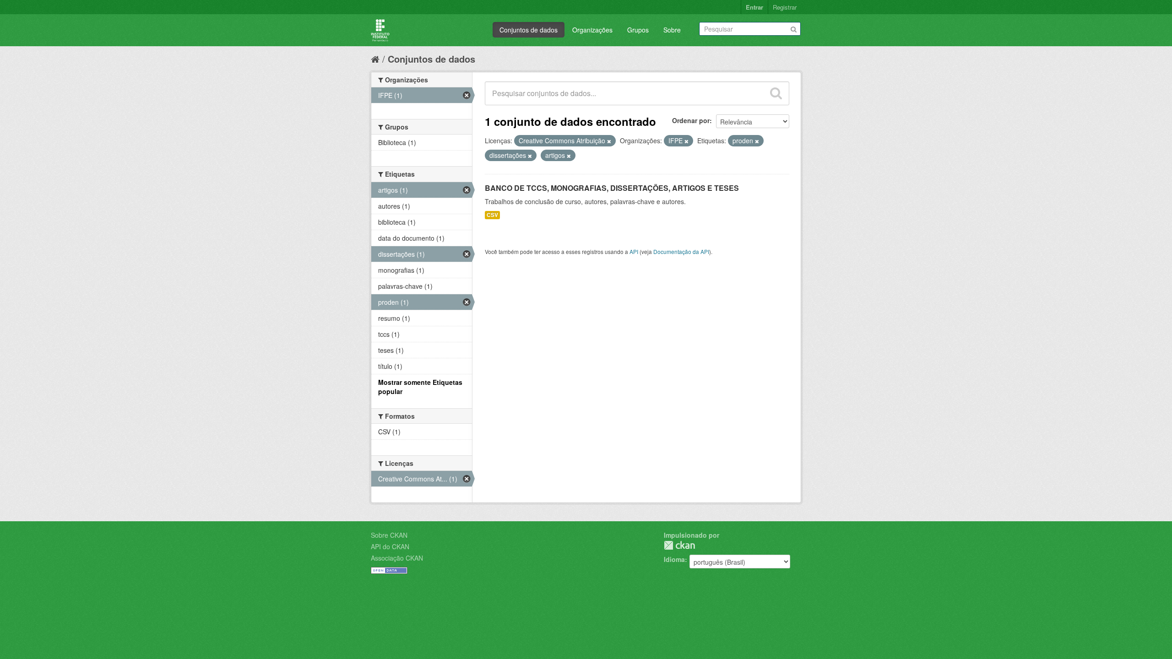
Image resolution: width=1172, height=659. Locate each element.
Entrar (754, 7)
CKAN (679, 545)
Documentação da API (681, 251)
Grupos (638, 29)
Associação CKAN (397, 557)
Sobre (672, 29)
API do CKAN (390, 546)
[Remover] (609, 141)
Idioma (674, 559)
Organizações (592, 29)
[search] (776, 93)
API (633, 251)
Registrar (785, 7)
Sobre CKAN (389, 535)
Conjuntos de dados (528, 29)
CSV (492, 215)
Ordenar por (691, 120)
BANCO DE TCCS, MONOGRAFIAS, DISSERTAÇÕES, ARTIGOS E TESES (612, 188)
